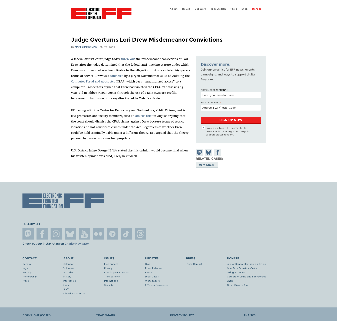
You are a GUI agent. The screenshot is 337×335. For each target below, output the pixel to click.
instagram (56, 234)
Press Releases (153, 268)
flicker (98, 234)
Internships (69, 280)
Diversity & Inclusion (74, 293)
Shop (245, 9)
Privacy (108, 268)
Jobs (66, 285)
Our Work (200, 9)
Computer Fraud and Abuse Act (93, 81)
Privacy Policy (182, 315)
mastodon (28, 234)
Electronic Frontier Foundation (101, 15)
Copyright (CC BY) (36, 315)
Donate (257, 9)
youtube (84, 234)
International (111, 280)
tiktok (126, 234)
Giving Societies (236, 272)
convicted (116, 76)
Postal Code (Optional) (214, 90)
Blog (147, 264)
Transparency (112, 276)
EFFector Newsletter (156, 285)
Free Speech (111, 264)
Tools (233, 9)
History (67, 276)
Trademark (105, 315)
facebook (42, 234)
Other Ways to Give (238, 285)
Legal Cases (152, 276)
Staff (65, 289)
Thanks (250, 315)
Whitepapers (152, 280)
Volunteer (68, 268)
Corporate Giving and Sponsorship (246, 276)
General (26, 264)
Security (26, 272)
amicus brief (144, 116)
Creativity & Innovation (116, 272)
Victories (68, 272)
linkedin (112, 234)
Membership (29, 276)
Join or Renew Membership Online (246, 264)
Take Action (218, 9)
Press (25, 280)
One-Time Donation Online (242, 268)
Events (149, 272)
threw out (128, 59)
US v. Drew (206, 164)
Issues (186, 9)
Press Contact (194, 264)
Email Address (210, 102)
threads (140, 234)
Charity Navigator (77, 243)
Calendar (68, 264)
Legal (25, 268)
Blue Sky (70, 234)
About (174, 9)
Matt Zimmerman (86, 47)
